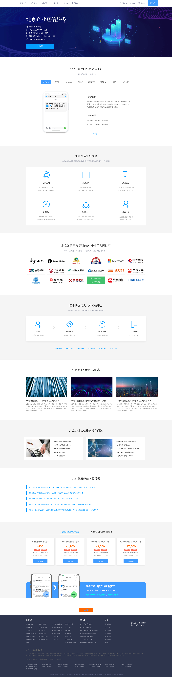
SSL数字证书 (69, 624)
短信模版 (108, 639)
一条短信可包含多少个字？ (124, 456)
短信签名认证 (43, 636)
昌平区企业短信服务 (78, 667)
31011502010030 (116, 674)
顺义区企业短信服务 (63, 667)
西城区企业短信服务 (47, 664)
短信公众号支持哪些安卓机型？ (126, 452)
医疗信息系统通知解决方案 (88, 633)
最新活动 (23, 3)
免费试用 (152, 3)
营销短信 (29, 630)
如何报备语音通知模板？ (124, 445)
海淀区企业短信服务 (110, 664)
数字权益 (68, 627)
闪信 (27, 643)
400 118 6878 (130, 3)
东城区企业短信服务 (31, 664)
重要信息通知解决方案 (87, 636)
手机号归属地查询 (70, 643)
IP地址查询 (68, 639)
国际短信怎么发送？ (60, 452)
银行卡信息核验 (57, 630)
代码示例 (80, 348)
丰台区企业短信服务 (78, 664)
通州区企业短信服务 (47, 667)
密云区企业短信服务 (126, 667)
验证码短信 (29, 624)
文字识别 (55, 639)
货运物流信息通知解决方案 (88, 643)
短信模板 (102, 348)
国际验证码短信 (31, 633)
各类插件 (91, 348)
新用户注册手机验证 (86, 624)
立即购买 (40, 561)
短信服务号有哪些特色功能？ (63, 441)
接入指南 (58, 348)
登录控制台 (141, 3)
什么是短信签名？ (59, 456)
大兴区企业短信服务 (94, 667)
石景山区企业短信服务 (95, 664)
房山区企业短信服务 (31, 667)
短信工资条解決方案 (86, 639)
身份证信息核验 (57, 624)
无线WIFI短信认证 (85, 627)
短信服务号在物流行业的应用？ (126, 441)
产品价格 (55, 3)
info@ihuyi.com (139, 625)
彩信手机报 (42, 624)
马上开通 (86, 610)
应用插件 (108, 633)
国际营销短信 (30, 639)
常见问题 (113, 348)
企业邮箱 (68, 633)
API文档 (69, 348)
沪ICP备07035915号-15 (73, 674)
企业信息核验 (56, 633)
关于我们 (75, 3)
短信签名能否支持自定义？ (62, 445)
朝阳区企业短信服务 (63, 664)
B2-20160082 (98, 674)
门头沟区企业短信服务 (127, 664)
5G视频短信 (43, 627)
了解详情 (94, 134)
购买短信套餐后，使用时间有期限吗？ (128, 449)
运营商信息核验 (57, 627)
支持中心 (65, 3)
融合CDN (68, 636)
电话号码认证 (43, 639)
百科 (106, 643)
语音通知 (42, 630)
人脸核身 (55, 636)
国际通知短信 (30, 636)
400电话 (67, 630)
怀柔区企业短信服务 (110, 667)
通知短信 (29, 627)
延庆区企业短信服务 (31, 669)
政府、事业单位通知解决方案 (89, 630)
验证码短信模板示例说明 (62, 449)
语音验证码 (42, 633)
